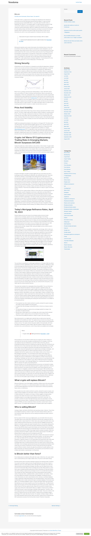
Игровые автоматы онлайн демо (71, 209)
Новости (66, 228)
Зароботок (66, 196)
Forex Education (67, 165)
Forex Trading (67, 171)
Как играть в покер (68, 219)
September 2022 (67, 71)
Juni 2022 (66, 78)
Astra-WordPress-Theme (55, 530)
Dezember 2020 (67, 109)
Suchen (65, 9)
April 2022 (66, 82)
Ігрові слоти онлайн (68, 215)
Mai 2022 (66, 80)
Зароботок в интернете (69, 198)
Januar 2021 (66, 107)
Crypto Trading (67, 158)
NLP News (66, 177)
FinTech (66, 163)
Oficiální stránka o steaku (69, 21)
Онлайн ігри (67, 230)
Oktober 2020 (67, 113)
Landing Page (79, 2)
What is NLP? (67, 190)
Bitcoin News (30, 16)
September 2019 (67, 136)
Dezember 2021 (67, 90)
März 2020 (66, 126)
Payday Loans (67, 182)
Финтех (65, 242)
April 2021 (66, 103)
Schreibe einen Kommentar (20, 16)
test (65, 186)
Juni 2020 (66, 120)
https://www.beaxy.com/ (20, 129)
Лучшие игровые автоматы (70, 226)
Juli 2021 (66, 99)
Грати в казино (67, 194)
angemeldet (21, 515)
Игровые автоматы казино (70, 207)
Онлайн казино (67, 232)
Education (66, 161)
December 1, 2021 (45, 333)
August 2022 (67, 74)
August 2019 (67, 139)
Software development (69, 184)
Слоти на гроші (67, 238)
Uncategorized (67, 188)
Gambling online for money (70, 173)
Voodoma (13, 2)
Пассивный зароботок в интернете (72, 234)
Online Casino (67, 179)
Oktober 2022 (67, 69)
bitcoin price (34, 97)
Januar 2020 (67, 130)
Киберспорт (67, 221)
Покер (65, 236)
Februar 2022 (67, 86)
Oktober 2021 (67, 95)
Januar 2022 (67, 88)
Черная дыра (67, 249)
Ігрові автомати (67, 213)
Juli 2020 (66, 118)
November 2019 (67, 134)
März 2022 (66, 84)
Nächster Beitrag (56, 505)
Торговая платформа (68, 240)
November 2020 (67, 111)
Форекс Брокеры (68, 244)
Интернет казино (68, 211)
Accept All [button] (87, 533)
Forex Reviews (67, 169)
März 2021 (66, 105)
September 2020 (67, 115)
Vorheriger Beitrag (13, 505)
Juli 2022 (66, 76)
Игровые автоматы (68, 205)
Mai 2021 (66, 101)
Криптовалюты (67, 223)
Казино (65, 217)
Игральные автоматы (69, 200)
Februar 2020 (67, 128)
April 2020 (66, 124)
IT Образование (67, 175)
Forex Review (67, 167)
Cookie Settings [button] (80, 533)
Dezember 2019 (67, 132)
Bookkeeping (67, 154)
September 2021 (67, 97)
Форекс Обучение (68, 247)
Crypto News (67, 156)
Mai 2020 (66, 122)
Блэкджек (66, 192)
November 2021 (67, 92)
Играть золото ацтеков (69, 203)
